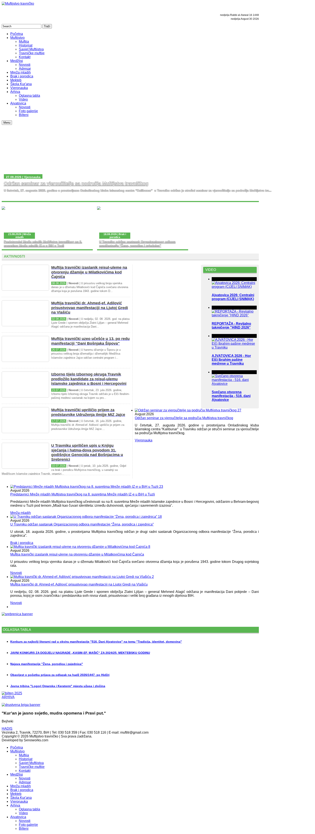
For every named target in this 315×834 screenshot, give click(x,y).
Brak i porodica (21, 543)
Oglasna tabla (29, 809)
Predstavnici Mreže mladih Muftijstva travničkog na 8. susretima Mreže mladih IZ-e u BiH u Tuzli (82, 494)
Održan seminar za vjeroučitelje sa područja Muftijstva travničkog (76, 183)
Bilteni (23, 828)
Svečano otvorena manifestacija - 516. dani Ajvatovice (231, 396)
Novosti (16, 573)
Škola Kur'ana (21, 797)
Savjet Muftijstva (31, 763)
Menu (6, 122)
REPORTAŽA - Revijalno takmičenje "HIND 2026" (231, 325)
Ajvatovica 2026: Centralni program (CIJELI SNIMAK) (233, 297)
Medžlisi (16, 774)
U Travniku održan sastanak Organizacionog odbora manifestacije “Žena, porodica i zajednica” (82, 524)
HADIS (7, 728)
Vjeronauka (143, 440)
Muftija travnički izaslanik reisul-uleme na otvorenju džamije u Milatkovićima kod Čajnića (77, 554)
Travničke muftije (32, 767)
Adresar (25, 782)
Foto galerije (28, 824)
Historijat (25, 759)
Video (23, 813)
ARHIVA (8, 697)
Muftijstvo (17, 751)
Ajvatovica (18, 817)
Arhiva (15, 805)
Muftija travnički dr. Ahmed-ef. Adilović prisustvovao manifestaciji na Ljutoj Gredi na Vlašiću (79, 584)
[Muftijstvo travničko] (18, 3)
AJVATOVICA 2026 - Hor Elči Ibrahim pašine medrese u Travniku (231, 359)
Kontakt (24, 770)
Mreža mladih (20, 513)
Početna (16, 747)
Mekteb (15, 794)
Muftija (24, 755)
